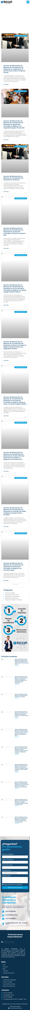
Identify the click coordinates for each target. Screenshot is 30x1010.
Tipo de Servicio (6, 870)
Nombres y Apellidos (8, 854)
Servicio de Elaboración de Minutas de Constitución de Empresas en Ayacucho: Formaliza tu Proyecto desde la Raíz (14, 231)
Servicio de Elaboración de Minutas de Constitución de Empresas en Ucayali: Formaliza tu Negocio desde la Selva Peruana (14, 511)
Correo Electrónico (7, 865)
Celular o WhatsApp (7, 859)
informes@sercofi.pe (11, 915)
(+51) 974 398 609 (10, 911)
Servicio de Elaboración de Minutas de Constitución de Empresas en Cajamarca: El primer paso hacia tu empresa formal (14, 69)
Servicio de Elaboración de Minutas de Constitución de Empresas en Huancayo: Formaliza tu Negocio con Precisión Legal (13, 566)
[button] (28, 2)
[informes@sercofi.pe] (3, 915)
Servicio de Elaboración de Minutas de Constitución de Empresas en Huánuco (13, 178)
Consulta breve (6, 875)
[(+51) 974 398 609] (3, 912)
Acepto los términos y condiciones (12, 885)
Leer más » (6, 84)
